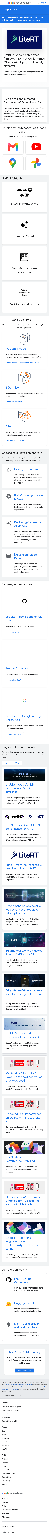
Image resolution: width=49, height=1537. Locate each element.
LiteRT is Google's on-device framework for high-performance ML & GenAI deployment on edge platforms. (24, 60)
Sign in (43, 3)
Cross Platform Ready (24, 204)
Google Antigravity (8, 1473)
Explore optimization (14, 401)
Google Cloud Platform (10, 1510)
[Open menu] (3, 2)
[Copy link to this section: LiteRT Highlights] (25, 178)
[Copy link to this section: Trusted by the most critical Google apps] (28, 131)
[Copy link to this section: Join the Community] (30, 1270)
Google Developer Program (11, 1407)
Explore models (11, 363)
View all (4, 1484)
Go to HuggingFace (15, 680)
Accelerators (6, 1417)
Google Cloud (6, 1477)
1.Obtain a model (16, 348)
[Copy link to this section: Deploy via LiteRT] (35, 320)
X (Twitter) (6, 1445)
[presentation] (24, 129)
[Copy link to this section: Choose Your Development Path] (45, 453)
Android (5, 1459)
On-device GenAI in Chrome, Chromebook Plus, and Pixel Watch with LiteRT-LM (23, 1200)
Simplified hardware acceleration (24, 270)
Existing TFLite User (26, 469)
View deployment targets (15, 440)
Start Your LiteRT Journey (24, 1352)
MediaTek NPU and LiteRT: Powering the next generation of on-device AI (24, 1077)
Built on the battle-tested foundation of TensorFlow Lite (22, 100)
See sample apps (15, 632)
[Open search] (38, 2)
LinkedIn (5, 1442)
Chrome (5, 1463)
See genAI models (17, 668)
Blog (3, 1431)
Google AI (5, 1513)
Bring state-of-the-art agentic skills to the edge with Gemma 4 (24, 994)
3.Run (9, 426)
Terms (4, 1526)
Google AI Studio (8, 1470)
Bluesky (4, 1435)
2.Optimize (12, 387)
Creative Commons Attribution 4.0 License (18, 1384)
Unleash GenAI (24, 236)
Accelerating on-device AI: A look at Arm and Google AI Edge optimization (23, 909)
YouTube (5, 1449)
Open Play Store (14, 734)
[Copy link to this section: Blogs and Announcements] (38, 747)
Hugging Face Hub (25, 1303)
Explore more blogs (12, 763)
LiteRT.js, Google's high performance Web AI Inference (20, 788)
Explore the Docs (24, 1370)
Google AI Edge (10, 9)
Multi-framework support (24, 304)
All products (6, 1517)
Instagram (5, 1438)
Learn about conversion (29, 363)
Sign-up (9, 20)
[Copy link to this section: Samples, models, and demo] (39, 584)
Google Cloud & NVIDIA (10, 1421)
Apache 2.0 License (20, 1387)
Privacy (11, 1526)
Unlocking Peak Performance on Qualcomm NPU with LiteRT (23, 1117)
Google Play (6, 1481)
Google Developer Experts (11, 1414)
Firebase (5, 1466)
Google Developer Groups (11, 1410)
